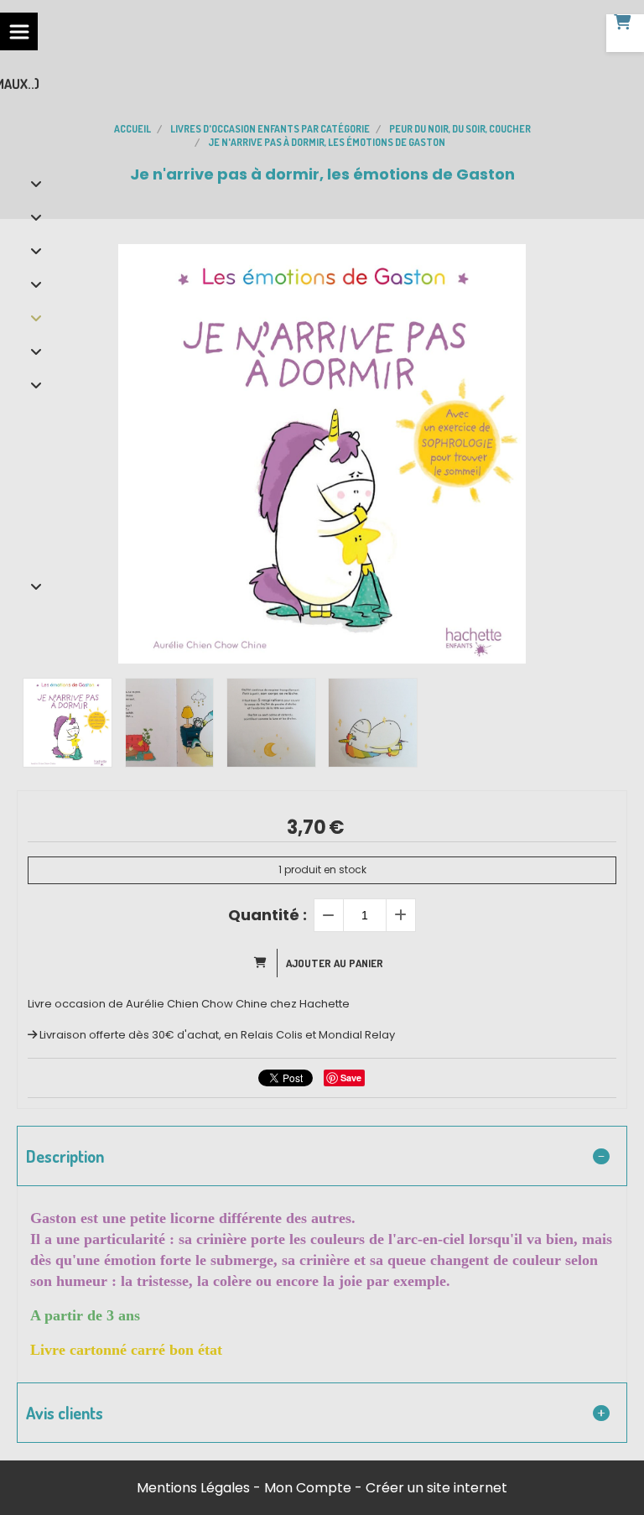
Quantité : (267, 914)
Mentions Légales (193, 1487)
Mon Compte (307, 1487)
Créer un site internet (436, 1487)
